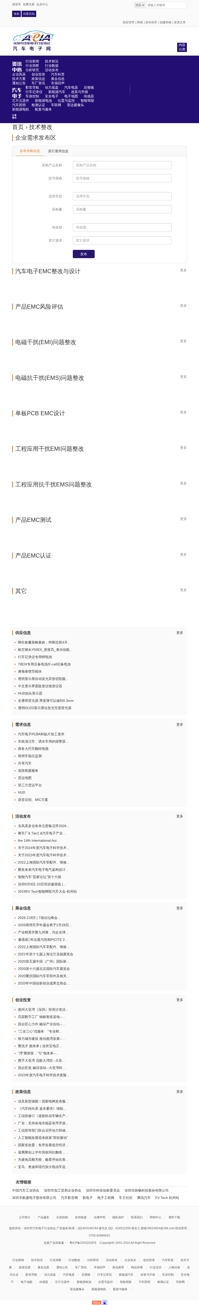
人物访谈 (174, 1267)
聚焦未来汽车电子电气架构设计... (43, 870)
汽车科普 (168, 1260)
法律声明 (99, 1217)
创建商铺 (165, 22)
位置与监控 (105, 1282)
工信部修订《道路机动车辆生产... (43, 1116)
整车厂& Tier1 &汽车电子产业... (42, 833)
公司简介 (25, 1217)
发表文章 (180, 22)
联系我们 (137, 1217)
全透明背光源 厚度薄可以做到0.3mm (46, 701)
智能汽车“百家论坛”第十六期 (39, 877)
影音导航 (31, 1274)
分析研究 (93, 1260)
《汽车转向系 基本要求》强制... (42, 1108)
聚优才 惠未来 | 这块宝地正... (40, 1046)
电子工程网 (105, 1198)
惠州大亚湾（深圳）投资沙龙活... (43, 1009)
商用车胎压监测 (30, 756)
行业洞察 (55, 1260)
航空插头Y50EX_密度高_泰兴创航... (45, 650)
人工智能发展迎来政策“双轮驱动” (43, 1138)
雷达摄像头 (77, 1289)
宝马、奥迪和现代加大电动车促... (43, 1167)
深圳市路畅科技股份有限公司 (146, 1190)
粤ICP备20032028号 (83, 1243)
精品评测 (137, 1267)
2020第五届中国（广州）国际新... (43, 961)
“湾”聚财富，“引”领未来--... (38, 1053)
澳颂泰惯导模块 (30, 671)
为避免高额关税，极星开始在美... (43, 1159)
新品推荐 (118, 1267)
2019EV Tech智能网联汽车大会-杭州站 (47, 891)
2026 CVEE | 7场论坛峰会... (39, 918)
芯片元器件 (62, 1282)
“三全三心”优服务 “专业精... (40, 1031)
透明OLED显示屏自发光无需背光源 (44, 708)
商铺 (140, 22)
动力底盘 (50, 1274)
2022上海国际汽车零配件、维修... (43, 862)
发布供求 (151, 22)
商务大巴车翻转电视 (33, 749)
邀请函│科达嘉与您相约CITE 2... (43, 939)
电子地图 (26, 1282)
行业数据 (74, 1260)
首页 (18, 127)
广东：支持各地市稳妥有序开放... (43, 1123)
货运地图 (25, 778)
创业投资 (149, 1260)
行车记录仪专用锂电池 (35, 657)
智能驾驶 (126, 1282)
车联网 (180, 1282)
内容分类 (182, 47)
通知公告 (62, 1267)
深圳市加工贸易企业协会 (62, 1190)
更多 (183, 270)
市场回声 (99, 1267)
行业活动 (155, 1267)
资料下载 (174, 1217)
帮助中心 (155, 1217)
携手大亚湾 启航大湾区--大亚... (41, 1060)
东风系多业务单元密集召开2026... (43, 826)
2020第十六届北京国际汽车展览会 (44, 969)
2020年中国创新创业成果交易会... (43, 983)
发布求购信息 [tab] (30, 151)
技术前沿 (37, 1260)
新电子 (88, 1198)
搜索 (16, 14)
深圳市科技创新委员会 (103, 1190)
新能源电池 (84, 1282)
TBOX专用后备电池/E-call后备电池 (44, 664)
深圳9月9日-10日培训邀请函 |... (42, 884)
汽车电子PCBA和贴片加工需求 (41, 734)
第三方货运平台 (30, 785)
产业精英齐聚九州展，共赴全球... (43, 932)
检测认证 (163, 1282)
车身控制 (168, 1274)
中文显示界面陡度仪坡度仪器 (40, 686)
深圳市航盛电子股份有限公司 (34, 1198)
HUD (21, 792)
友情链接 (81, 1217)
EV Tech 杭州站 (167, 1198)
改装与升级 (148, 1274)
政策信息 (25, 1267)
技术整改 (40, 127)
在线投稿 (62, 1217)
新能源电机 (98, 1289)
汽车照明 (144, 1282)
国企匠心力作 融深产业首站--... (41, 1024)
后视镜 (86, 1274)
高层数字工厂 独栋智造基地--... (41, 1017)
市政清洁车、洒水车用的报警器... (43, 741)
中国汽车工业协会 (25, 1190)
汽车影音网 (69, 1198)
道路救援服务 (28, 770)
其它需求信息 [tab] (58, 151)
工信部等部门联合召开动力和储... (43, 1130)
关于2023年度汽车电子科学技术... (43, 855)
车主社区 (126, 1198)
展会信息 (43, 1267)
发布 (83, 254)
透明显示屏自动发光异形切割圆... (43, 679)
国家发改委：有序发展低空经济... (43, 1145)
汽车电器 (69, 1274)
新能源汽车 (126, 1274)
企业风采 (130, 1260)
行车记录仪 (104, 1274)
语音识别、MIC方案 (33, 800)
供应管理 (128, 22)
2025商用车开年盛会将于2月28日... (45, 925)
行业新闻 (18, 1260)
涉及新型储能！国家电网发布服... (43, 1101)
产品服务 (43, 1217)
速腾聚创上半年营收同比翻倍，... (43, 1152)
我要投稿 (29, 14)
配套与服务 (120, 1289)
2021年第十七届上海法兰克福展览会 (45, 954)
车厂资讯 (81, 1267)
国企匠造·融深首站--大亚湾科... (41, 1068)
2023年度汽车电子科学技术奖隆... (43, 1075)
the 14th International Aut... (38, 840)
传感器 (43, 1282)
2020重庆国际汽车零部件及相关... (43, 976)
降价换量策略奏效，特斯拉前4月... (44, 642)
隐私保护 (118, 1217)
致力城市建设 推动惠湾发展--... (41, 1039)
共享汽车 (25, 763)
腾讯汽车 (144, 1198)
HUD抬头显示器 (30, 693)
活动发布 (111, 1260)
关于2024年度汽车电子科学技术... (43, 848)
